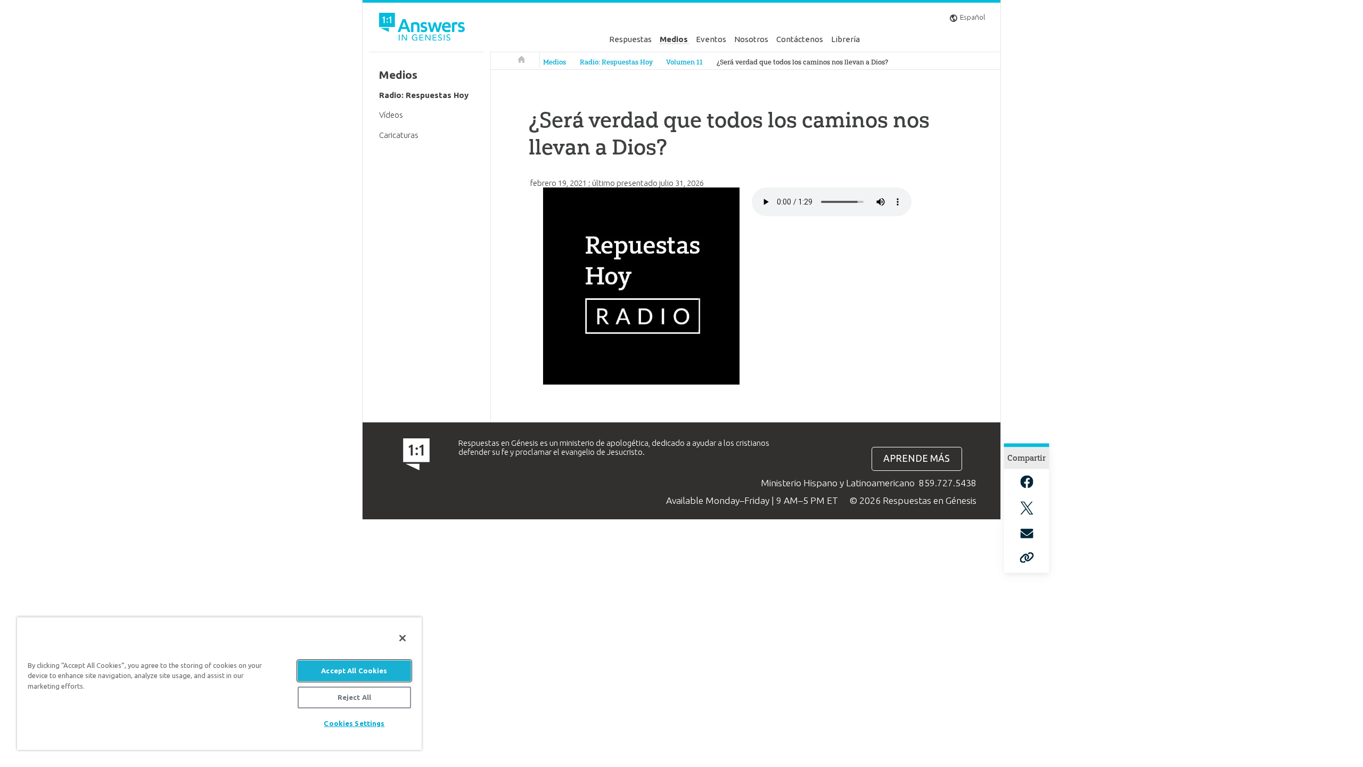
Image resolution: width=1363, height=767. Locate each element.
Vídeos (391, 114)
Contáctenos (799, 39)
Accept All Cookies (354, 670)
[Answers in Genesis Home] (423, 28)
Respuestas (630, 39)
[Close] (402, 638)
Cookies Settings (354, 723)
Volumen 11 (684, 62)
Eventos (711, 39)
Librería (845, 39)
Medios (674, 39)
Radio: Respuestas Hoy (616, 62)
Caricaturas (398, 135)
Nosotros (751, 39)
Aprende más (916, 458)
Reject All (354, 697)
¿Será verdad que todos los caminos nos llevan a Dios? (802, 62)
